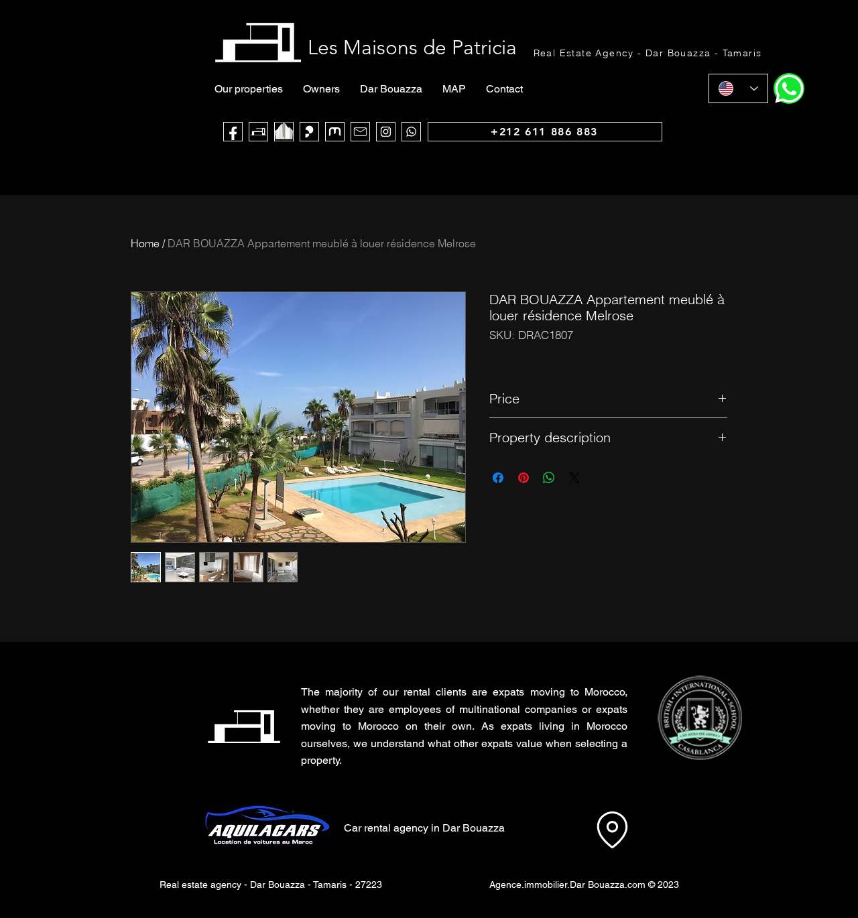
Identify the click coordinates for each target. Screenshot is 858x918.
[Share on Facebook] (498, 478)
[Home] (789, 88)
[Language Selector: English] (738, 88)
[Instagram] (385, 131)
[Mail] (360, 131)
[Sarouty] (309, 131)
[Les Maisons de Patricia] (258, 131)
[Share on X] (574, 478)
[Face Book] (233, 131)
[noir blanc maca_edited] (284, 131)
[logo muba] (335, 131)
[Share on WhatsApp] (549, 478)
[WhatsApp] (411, 131)
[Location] (612, 829)
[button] (699, 717)
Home (145, 243)
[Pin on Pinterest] (523, 478)
